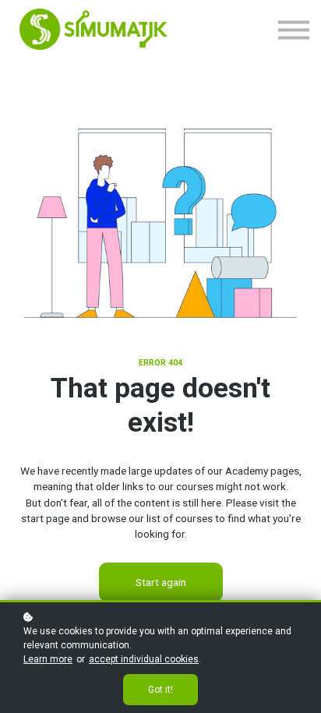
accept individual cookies (144, 659)
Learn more (47, 659)
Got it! (160, 689)
